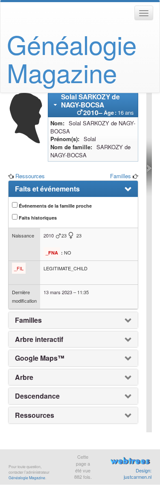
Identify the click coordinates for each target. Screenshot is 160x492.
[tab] (93, 105)
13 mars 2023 (58, 292)
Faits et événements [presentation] (47, 189)
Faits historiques (37, 217)
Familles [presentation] (28, 320)
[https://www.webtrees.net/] (130, 462)
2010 (49, 235)
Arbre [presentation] (24, 377)
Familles (120, 176)
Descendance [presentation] (37, 396)
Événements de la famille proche (54, 206)
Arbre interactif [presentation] (39, 339)
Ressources (30, 176)
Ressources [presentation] (34, 415)
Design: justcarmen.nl (137, 473)
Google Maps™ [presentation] (39, 358)
